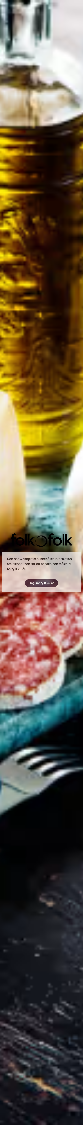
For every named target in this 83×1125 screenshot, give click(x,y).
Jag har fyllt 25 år (41, 583)
